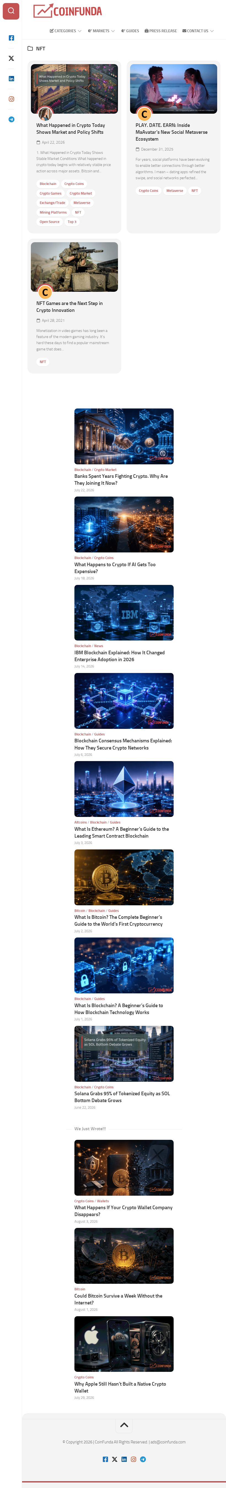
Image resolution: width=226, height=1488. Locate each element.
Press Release (163, 31)
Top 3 (72, 222)
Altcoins (80, 822)
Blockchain (48, 184)
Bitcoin (79, 911)
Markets (100, 31)
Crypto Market (81, 193)
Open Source (50, 222)
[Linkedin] (11, 79)
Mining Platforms (53, 212)
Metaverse (82, 203)
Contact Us (197, 31)
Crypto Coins (74, 184)
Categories (65, 31)
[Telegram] (11, 119)
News (98, 646)
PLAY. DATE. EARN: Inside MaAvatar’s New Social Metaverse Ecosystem (172, 132)
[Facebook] (11, 38)
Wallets (103, 1201)
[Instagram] (11, 99)
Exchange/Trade (52, 203)
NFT (78, 212)
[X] (11, 58)
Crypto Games (50, 193)
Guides (132, 31)
